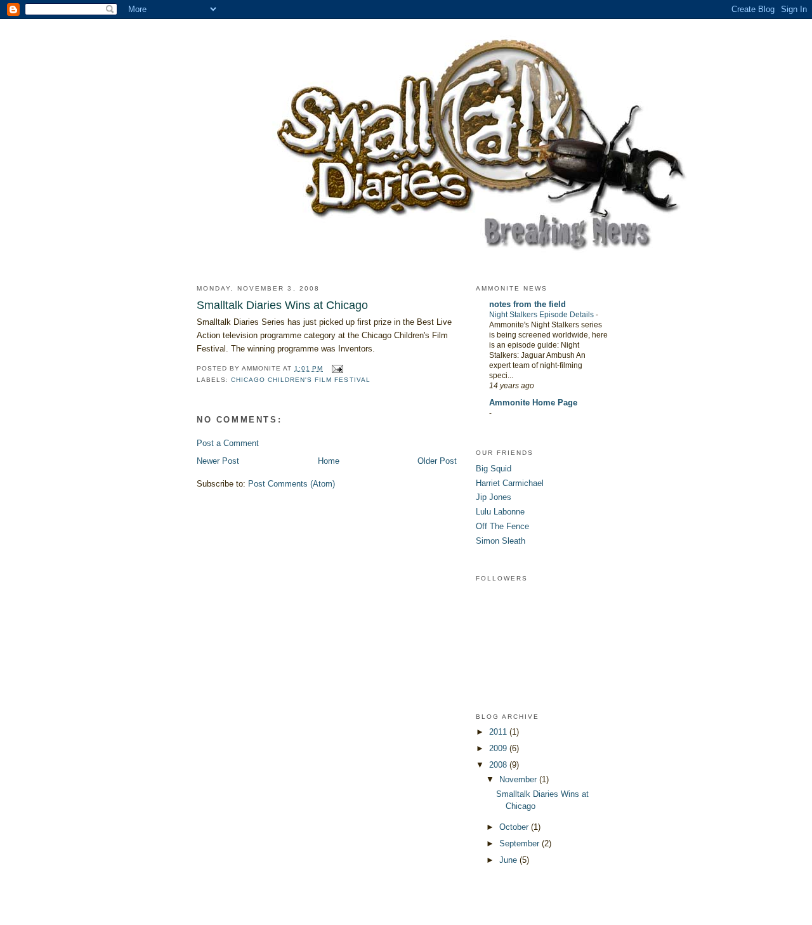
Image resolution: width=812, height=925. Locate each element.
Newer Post (218, 461)
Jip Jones (493, 497)
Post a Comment (228, 443)
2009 (499, 748)
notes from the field (527, 304)
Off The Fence (502, 526)
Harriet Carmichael (510, 483)
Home (328, 461)
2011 (499, 732)
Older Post (437, 461)
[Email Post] (336, 368)
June (509, 860)
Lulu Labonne (500, 511)
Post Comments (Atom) (291, 484)
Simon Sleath (500, 541)
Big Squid (493, 468)
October (515, 827)
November (519, 779)
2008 (499, 765)
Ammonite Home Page (533, 402)
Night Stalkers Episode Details (542, 314)
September (520, 843)
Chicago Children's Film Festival (300, 379)
